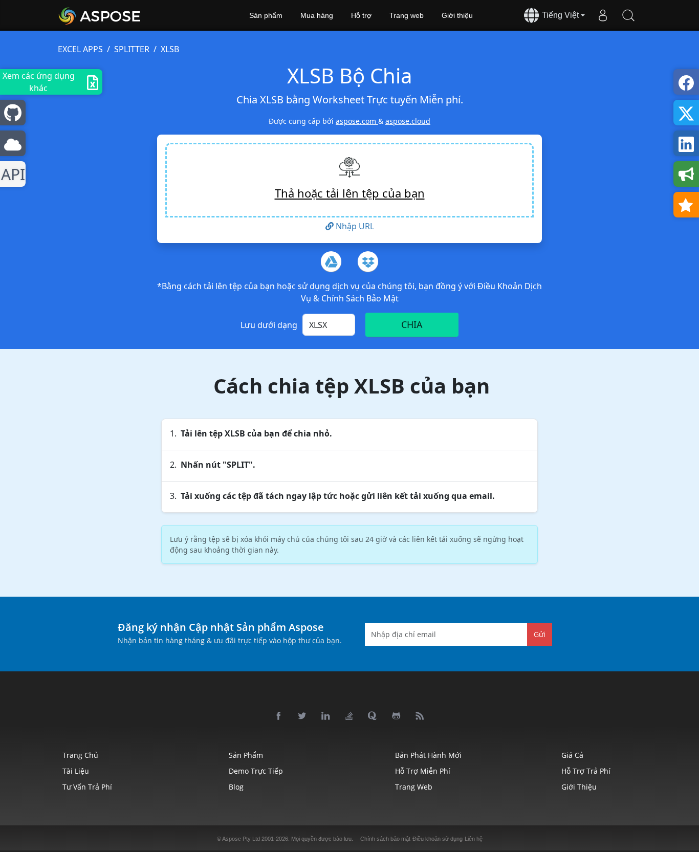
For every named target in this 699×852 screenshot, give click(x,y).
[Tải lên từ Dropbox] (368, 261)
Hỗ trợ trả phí (585, 771)
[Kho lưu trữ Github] (396, 716)
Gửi (539, 634)
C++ (11, 174)
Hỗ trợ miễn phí (422, 771)
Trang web (406, 15)
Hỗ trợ (361, 15)
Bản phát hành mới (428, 755)
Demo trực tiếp (256, 771)
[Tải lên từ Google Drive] (331, 261)
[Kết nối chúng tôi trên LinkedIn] (326, 716)
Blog (236, 787)
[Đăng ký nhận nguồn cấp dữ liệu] (420, 716)
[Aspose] (100, 15)
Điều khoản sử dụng (437, 839)
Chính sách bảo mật (385, 839)
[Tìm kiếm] (628, 15)
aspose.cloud (407, 121)
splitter (131, 49)
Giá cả (572, 755)
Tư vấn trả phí (87, 787)
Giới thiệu (457, 15)
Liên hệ (474, 839)
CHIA (412, 324)
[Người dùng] (603, 15)
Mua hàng (316, 15)
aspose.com (357, 121)
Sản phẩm (265, 15)
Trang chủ (80, 755)
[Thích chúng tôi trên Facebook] (279, 716)
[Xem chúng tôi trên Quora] (373, 716)
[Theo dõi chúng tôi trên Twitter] (302, 716)
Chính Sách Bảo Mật (360, 298)
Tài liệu (75, 771)
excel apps (80, 49)
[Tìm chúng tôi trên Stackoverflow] (349, 716)
